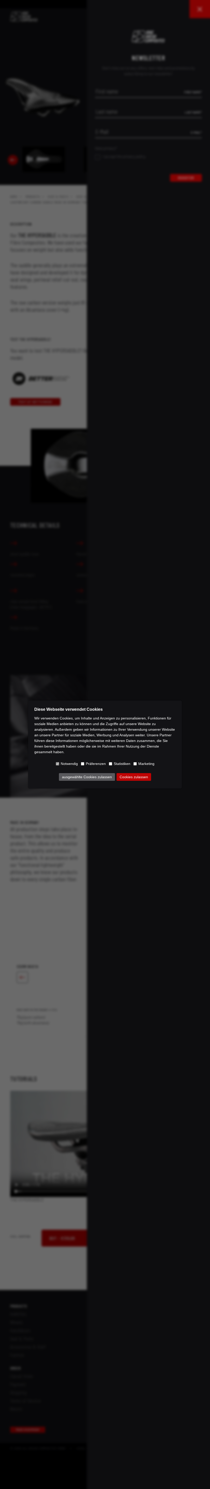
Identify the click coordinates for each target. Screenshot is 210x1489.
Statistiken (122, 764)
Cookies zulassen (134, 777)
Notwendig (69, 764)
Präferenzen (96, 764)
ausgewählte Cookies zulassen (87, 777)
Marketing (146, 764)
